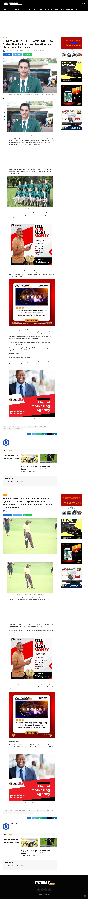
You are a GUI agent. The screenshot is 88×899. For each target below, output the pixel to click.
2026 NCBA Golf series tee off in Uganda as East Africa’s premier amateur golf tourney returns (11, 458)
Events (56, 9)
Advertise (77, 9)
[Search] (84, 3)
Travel (34, 9)
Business (40, 9)
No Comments (34, 50)
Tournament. (23, 812)
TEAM (45, 426)
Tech (29, 9)
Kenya (47, 810)
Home (5, 9)
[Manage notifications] (85, 896)
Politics (11, 9)
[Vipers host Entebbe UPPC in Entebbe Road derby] (48, 458)
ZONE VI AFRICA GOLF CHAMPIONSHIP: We (12, 428)
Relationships (69, 9)
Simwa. (10, 812)
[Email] (4, 116)
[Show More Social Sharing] (34, 54)
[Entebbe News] (13, 4)
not (26, 426)
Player (30, 426)
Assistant (10, 810)
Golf (41, 810)
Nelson (51, 810)
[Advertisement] (44, 22)
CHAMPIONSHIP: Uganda (24, 810)
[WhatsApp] (4, 109)
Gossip (62, 9)
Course (33, 810)
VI (28, 812)
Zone (32, 812)
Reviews (17, 9)
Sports (23, 9)
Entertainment (48, 9)
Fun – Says (12, 426)
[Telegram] (4, 119)
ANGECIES (9, 50)
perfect (5, 812)
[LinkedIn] (4, 112)
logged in (12, 481)
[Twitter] (4, 105)
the (18, 812)
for (7, 426)
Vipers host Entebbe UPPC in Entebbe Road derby (48, 465)
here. (23, 426)
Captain (16, 810)
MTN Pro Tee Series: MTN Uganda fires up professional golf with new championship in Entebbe (29, 467)
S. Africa (35, 426)
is (43, 810)
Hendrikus (18, 426)
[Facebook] (4, 102)
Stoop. (40, 426)
